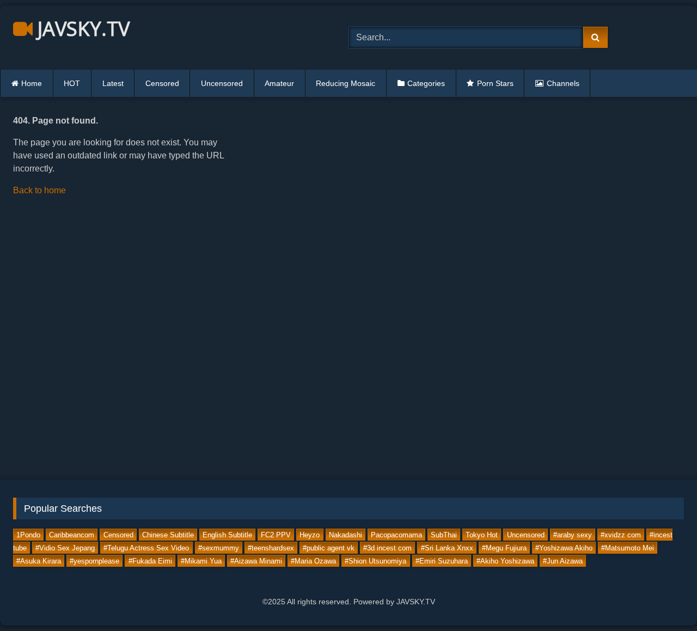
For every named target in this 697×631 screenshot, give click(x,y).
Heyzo (309, 534)
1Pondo (28, 534)
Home (31, 83)
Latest (113, 83)
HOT (72, 83)
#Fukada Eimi (150, 560)
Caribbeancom (71, 534)
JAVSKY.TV (81, 28)
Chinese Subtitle (168, 534)
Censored (162, 83)
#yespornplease (94, 560)
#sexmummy (218, 547)
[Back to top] (663, 598)
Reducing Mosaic (345, 83)
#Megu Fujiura (504, 547)
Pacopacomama (396, 534)
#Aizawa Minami (256, 560)
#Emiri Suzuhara (441, 560)
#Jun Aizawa (563, 560)
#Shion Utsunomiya (375, 560)
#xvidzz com (621, 534)
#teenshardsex (271, 547)
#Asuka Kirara (38, 560)
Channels (563, 83)
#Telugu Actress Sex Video (146, 547)
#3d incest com (387, 547)
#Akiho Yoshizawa (505, 560)
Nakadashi (345, 534)
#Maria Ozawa (313, 560)
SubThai (444, 534)
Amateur (279, 83)
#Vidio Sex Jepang (65, 547)
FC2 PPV (276, 534)
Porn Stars (495, 83)
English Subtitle (227, 534)
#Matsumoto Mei (627, 547)
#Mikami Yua (201, 560)
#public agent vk (328, 547)
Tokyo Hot (482, 534)
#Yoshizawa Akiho (563, 547)
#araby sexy (572, 534)
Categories (426, 83)
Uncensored (222, 83)
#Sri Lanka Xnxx (447, 547)
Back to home (39, 190)
